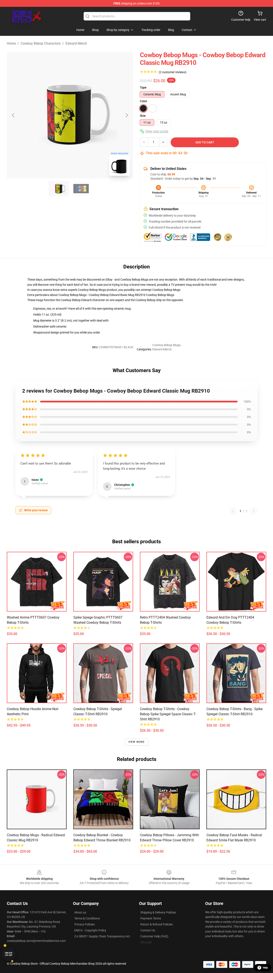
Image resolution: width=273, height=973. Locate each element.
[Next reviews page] (254, 511)
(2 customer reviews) (172, 72)
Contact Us (147, 930)
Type (143, 87)
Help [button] (265, 967)
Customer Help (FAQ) (154, 936)
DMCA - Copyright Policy (90, 930)
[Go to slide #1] (59, 188)
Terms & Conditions (87, 918)
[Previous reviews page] (233, 511)
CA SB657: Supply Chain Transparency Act (102, 936)
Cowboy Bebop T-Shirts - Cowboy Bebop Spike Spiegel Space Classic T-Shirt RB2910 (168, 714)
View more (136, 741)
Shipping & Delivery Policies (158, 912)
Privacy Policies (84, 924)
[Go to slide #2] (81, 188)
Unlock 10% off (8, 954)
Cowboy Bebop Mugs (166, 289)
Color (143, 101)
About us (80, 912)
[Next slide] (126, 115)
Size (143, 115)
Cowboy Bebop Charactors (41, 43)
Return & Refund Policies (156, 924)
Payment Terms (150, 918)
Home (11, 43)
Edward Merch (76, 43)
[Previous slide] (13, 115)
